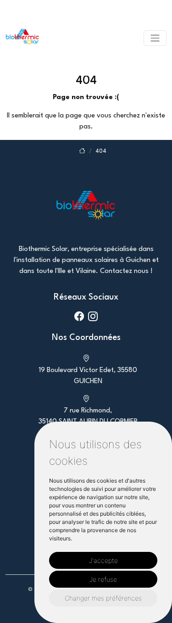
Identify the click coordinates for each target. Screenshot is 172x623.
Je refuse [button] (103, 579)
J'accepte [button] (103, 560)
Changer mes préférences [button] (103, 598)
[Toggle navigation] (155, 38)
